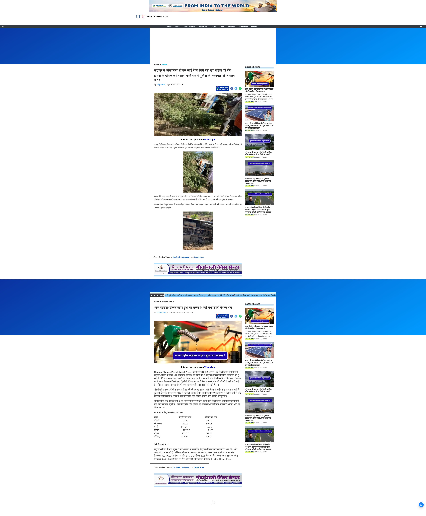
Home (156, 64)
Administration (189, 26)
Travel (177, 26)
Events (254, 26)
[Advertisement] (213, 43)
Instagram (185, 257)
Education (203, 26)
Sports (213, 26)
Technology (243, 26)
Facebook (176, 257)
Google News (199, 257)
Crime (221, 26)
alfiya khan (161, 85)
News (169, 26)
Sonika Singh (162, 312)
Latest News (252, 66)
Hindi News (167, 302)
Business (231, 26)
